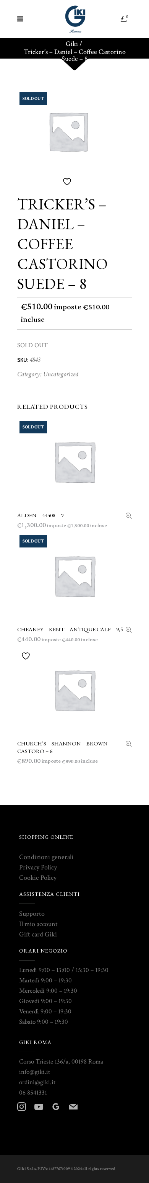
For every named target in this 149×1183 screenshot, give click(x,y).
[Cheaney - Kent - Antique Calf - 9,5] (129, 631)
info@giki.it (34, 1072)
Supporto (32, 913)
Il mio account (38, 924)
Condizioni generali (46, 857)
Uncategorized (60, 374)
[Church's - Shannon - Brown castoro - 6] (129, 745)
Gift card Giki (38, 934)
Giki (72, 44)
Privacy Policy (38, 867)
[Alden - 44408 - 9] (129, 516)
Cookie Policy (38, 877)
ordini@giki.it (37, 1082)
